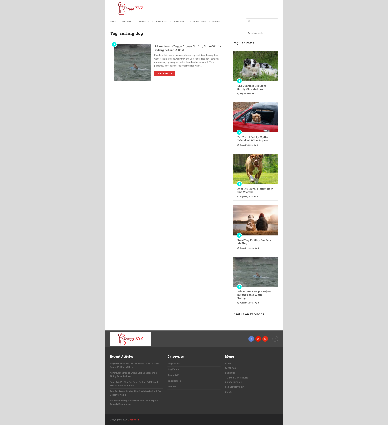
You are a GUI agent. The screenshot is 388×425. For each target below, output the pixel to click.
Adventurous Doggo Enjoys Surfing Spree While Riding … (254, 295)
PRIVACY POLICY (233, 382)
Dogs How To (180, 21)
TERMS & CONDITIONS (236, 378)
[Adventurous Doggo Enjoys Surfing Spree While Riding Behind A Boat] (132, 62)
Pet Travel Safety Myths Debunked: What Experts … (254, 138)
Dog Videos (161, 21)
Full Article (164, 73)
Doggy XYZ (143, 21)
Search (216, 21)
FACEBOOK (230, 368)
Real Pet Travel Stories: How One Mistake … (255, 190)
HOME (113, 21)
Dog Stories (199, 21)
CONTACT (230, 373)
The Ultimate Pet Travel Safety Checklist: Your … (252, 87)
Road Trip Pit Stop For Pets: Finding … (254, 241)
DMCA (228, 392)
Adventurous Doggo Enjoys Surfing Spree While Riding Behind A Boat (187, 48)
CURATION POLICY (234, 387)
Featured (127, 21)
